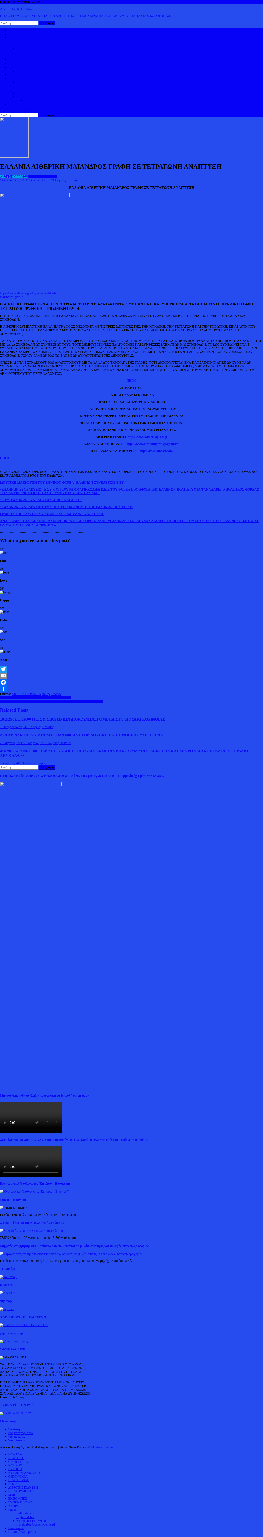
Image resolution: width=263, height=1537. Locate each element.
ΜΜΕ (12, 1495)
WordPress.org (17, 1440)
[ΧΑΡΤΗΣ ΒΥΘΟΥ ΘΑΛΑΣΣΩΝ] (24, 1325)
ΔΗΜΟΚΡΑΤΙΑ (27, 41)
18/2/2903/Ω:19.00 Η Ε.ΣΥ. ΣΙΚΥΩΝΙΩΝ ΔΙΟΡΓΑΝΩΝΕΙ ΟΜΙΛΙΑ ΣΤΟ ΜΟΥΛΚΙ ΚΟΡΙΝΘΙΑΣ (82, 719)
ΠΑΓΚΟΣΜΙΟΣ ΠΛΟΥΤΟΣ (35, 71)
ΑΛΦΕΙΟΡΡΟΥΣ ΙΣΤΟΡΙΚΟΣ (28, 78)
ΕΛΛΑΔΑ (15, 59)
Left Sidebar (24, 1513)
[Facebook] (131, 682)
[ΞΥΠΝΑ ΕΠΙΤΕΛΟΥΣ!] (17, 1413)
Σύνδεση (14, 1429)
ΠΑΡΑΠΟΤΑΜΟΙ (37, 100)
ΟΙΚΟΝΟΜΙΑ (18, 67)
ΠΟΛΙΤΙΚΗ (16, 34)
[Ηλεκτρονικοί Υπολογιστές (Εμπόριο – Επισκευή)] (34, 1191)
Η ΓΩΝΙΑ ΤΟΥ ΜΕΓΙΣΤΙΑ (34, 89)
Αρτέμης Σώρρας (50, 694)
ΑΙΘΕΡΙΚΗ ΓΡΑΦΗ (13, 176)
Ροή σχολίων (16, 1436)
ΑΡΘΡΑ (13, 1506)
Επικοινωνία (16, 1528)
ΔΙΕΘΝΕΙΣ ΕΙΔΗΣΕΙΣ (23, 63)
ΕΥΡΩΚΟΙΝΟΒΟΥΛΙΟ (32, 56)
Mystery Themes (102, 1447)
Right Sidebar (25, 1517)
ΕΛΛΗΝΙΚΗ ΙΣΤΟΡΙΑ (32, 82)
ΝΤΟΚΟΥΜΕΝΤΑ (21, 1491)
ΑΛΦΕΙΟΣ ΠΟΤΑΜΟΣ (16, 8)
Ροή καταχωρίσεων (20, 1433)
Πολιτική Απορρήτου (22, 1532)
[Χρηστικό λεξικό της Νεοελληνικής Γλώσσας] (31, 1230)
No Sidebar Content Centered (35, 1524)
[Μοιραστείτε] (131, 689)
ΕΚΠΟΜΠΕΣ (17, 1498)
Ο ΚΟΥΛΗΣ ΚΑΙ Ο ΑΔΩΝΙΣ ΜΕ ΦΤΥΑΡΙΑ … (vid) (35, 697)
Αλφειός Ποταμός (66, 180)
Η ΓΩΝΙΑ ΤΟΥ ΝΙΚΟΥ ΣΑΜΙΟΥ (39, 93)
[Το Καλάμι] (8, 1277)
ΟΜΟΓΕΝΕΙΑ (26, 48)
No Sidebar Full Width (31, 1520)
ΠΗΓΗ (132, 380)
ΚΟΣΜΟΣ (15, 37)
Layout (12, 1509)
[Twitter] (131, 669)
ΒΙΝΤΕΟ (14, 74)
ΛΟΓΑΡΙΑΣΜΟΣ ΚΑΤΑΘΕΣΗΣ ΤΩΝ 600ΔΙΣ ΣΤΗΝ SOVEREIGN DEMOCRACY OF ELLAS (81, 735)
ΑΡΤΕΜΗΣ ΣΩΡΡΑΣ (42, 176)
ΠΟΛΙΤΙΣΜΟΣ (26, 85)
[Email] (131, 676)
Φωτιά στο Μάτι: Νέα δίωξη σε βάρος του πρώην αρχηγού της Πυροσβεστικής (51, 701)
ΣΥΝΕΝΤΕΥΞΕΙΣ (20, 1502)
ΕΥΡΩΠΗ (23, 52)
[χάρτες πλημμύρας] (14, 1341)
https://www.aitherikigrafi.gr (147, 437)
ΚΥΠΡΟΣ (23, 45)
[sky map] (7, 1309)
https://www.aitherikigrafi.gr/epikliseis (152, 444)
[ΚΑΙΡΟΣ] (7, 1293)
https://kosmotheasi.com (156, 451)
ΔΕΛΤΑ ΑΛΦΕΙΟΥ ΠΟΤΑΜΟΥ (38, 96)
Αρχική (13, 30)
